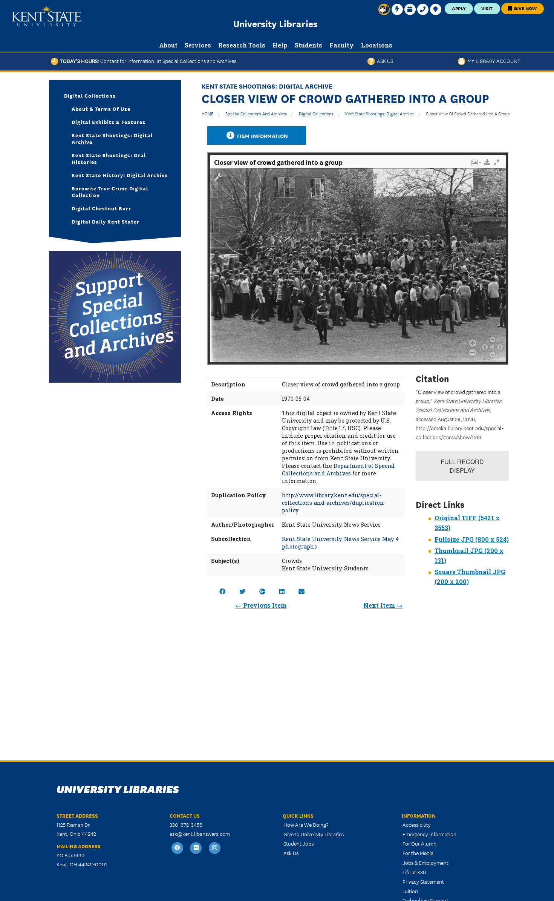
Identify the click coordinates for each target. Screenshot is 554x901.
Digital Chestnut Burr (101, 208)
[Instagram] (215, 848)
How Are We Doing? (305, 824)
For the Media (417, 853)
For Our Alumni (420, 843)
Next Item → (382, 605)
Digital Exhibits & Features (108, 121)
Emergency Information (429, 834)
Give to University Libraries (313, 834)
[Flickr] (196, 848)
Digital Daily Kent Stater (105, 221)
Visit (487, 8)
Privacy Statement (423, 881)
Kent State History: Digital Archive (120, 175)
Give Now (525, 8)
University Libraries (275, 23)
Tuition (410, 891)
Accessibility (416, 824)
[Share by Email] (301, 591)
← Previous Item (261, 605)
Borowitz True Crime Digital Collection (110, 191)
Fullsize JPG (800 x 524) (472, 539)
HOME (207, 113)
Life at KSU (414, 872)
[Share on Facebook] (222, 591)
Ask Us (384, 61)
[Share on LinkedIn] (282, 591)
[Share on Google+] (262, 591)
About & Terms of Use (101, 108)
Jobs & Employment (425, 862)
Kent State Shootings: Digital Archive (379, 113)
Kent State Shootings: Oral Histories (109, 158)
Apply (459, 8)
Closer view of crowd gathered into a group (468, 113)
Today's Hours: (147, 61)
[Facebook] (177, 848)
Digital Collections (316, 113)
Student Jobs (298, 843)
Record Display (462, 466)
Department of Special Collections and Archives (338, 469)
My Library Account (492, 61)
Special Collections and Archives (256, 113)
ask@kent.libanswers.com (200, 833)
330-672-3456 (186, 824)
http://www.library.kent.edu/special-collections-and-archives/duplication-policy (334, 503)
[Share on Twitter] (242, 591)
